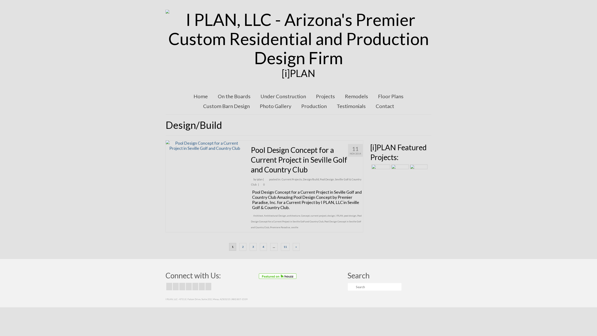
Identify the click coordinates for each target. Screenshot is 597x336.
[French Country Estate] (380, 170)
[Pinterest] (195, 286)
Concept (305, 215)
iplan (260, 179)
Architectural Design (275, 215)
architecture (293, 215)
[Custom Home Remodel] (399, 170)
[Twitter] (176, 286)
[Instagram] (182, 286)
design (331, 215)
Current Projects (291, 179)
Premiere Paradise (280, 227)
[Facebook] (169, 286)
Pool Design (327, 179)
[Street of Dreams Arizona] (418, 170)
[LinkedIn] (202, 286)
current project (318, 215)
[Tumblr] (208, 286)
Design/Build (311, 179)
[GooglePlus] (189, 286)
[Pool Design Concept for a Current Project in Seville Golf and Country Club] (205, 145)
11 (285, 246)
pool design (350, 215)
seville (294, 227)
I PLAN (339, 215)
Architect (258, 215)
